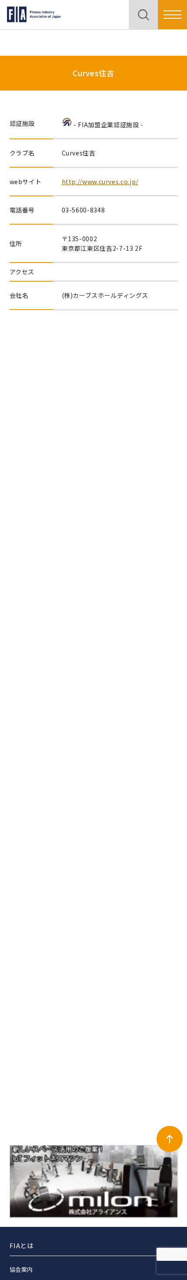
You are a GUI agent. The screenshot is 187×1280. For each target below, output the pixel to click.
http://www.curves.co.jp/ (100, 181)
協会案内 (21, 1269)
